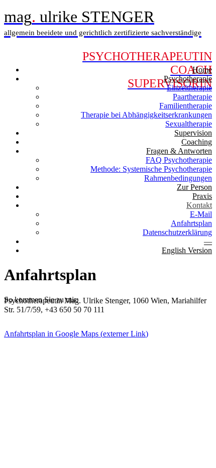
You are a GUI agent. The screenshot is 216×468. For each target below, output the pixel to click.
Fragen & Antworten (179, 151)
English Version (187, 250)
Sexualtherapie (188, 124)
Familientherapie (185, 105)
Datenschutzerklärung (177, 232)
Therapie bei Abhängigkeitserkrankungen (146, 114)
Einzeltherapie (189, 87)
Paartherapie (192, 96)
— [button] (208, 241)
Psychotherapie (188, 78)
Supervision (193, 133)
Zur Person (194, 187)
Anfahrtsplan (191, 223)
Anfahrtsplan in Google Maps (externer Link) (76, 333)
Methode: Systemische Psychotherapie (151, 169)
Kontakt (199, 205)
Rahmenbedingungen (178, 178)
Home (202, 69)
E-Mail (201, 214)
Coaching (196, 142)
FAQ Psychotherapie (179, 160)
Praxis (202, 196)
